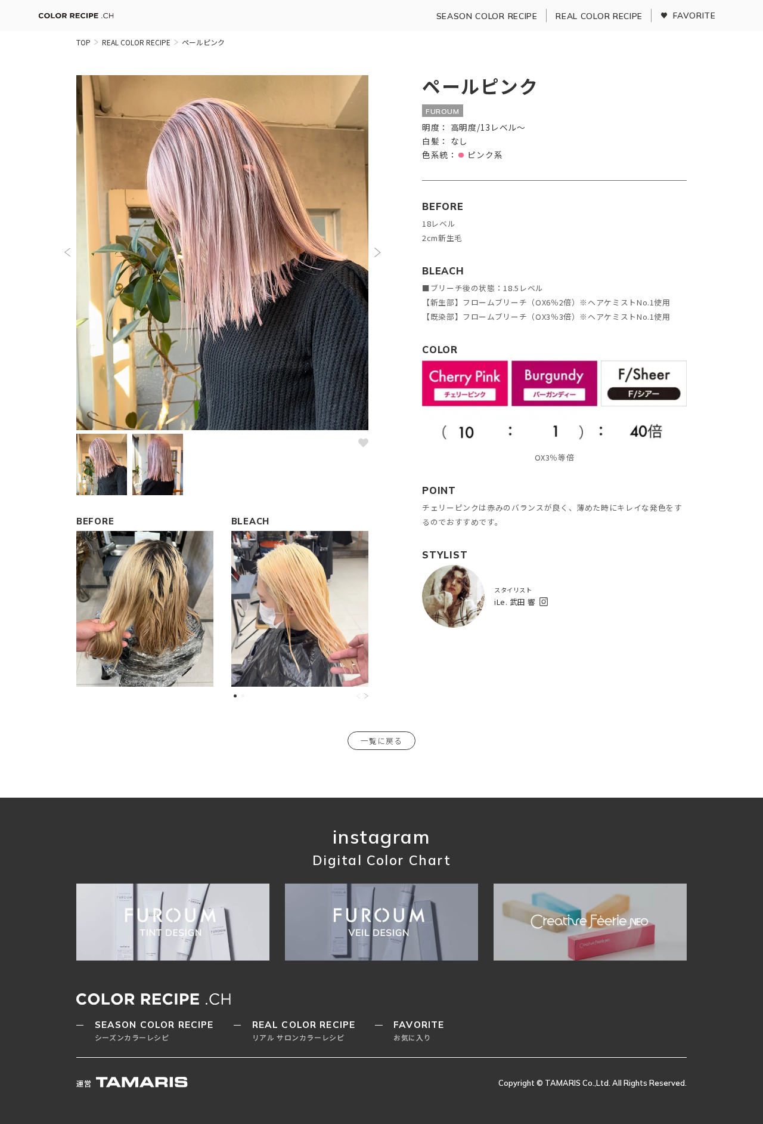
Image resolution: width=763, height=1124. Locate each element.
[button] (67, 252)
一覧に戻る (381, 740)
